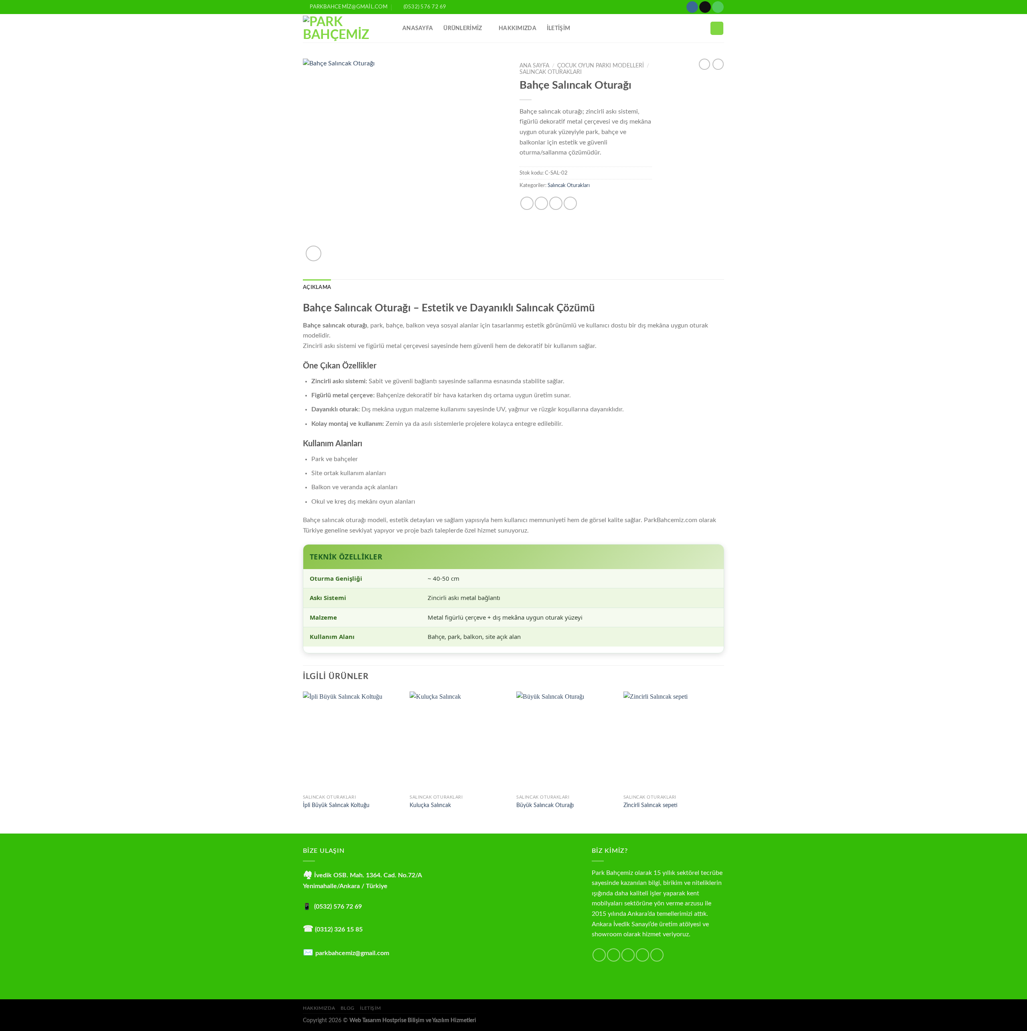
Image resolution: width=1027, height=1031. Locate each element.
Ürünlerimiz (462, 28)
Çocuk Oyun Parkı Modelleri (600, 66)
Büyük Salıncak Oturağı (545, 805)
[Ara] (716, 28)
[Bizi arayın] (718, 7)
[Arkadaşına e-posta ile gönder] (555, 203)
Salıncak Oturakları (551, 72)
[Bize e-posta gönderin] (705, 7)
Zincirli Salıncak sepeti (650, 805)
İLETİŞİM (558, 28)
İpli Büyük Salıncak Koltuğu (336, 805)
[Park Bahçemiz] (346, 28)
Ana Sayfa (534, 66)
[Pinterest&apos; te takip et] (657, 955)
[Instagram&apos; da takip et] (692, 7)
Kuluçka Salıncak (430, 805)
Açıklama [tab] (317, 287)
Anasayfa (417, 28)
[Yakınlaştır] (313, 253)
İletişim (370, 1008)
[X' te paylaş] (541, 203)
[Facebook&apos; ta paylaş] (527, 203)
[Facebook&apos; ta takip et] (599, 955)
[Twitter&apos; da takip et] (628, 955)
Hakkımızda (517, 28)
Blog (348, 1008)
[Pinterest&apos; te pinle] (570, 203)
